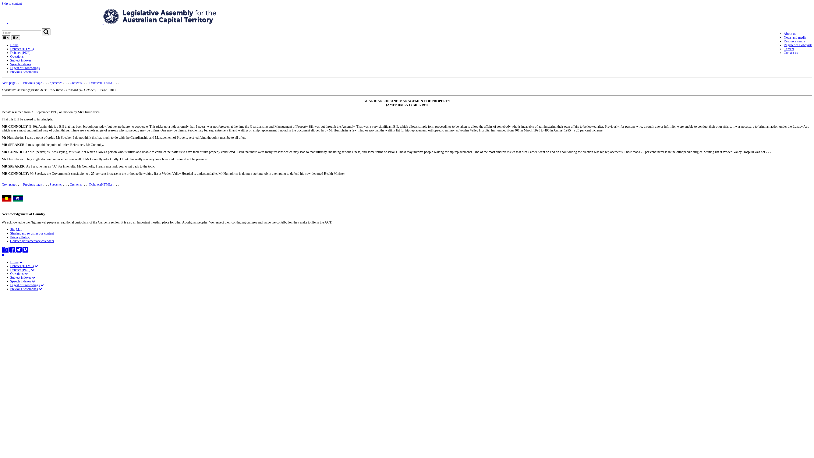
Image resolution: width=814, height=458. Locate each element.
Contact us (791, 52)
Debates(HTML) (100, 83)
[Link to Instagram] (5, 251)
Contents (76, 83)
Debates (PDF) (20, 52)
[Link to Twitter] (19, 251)
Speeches (56, 83)
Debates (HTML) (22, 49)
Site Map (16, 229)
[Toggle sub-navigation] (21, 262)
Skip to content (12, 3)
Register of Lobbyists (798, 45)
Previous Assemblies (24, 72)
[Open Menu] (6, 37)
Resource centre (794, 41)
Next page (8, 83)
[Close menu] (3, 255)
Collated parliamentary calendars (32, 241)
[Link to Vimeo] (25, 251)
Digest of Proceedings (25, 68)
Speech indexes (20, 64)
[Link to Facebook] (12, 251)
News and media (795, 37)
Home (14, 45)
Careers (789, 49)
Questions (17, 56)
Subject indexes (20, 60)
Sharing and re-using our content (32, 233)
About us (790, 33)
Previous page (32, 83)
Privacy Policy (20, 237)
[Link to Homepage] (407, 17)
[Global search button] (46, 31)
